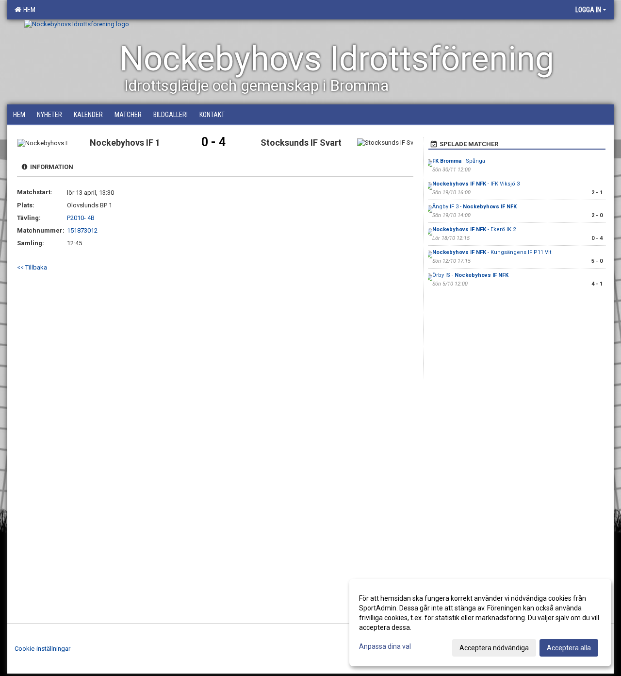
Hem (27, 10)
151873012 (82, 230)
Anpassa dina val (385, 646)
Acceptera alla (569, 648)
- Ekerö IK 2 (474, 229)
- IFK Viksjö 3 (476, 184)
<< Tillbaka (32, 267)
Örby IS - (470, 275)
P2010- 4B (81, 217)
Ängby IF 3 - (474, 206)
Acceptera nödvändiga (494, 648)
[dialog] (480, 622)
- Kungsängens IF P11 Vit (491, 252)
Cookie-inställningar (42, 648)
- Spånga (458, 161)
